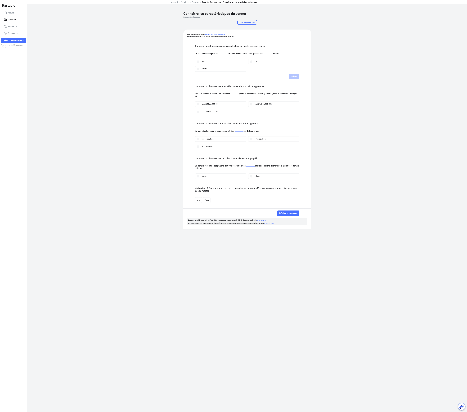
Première (185, 2)
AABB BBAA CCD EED (210, 104)
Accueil (11, 13)
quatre (204, 69)
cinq (204, 61)
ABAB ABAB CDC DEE (210, 112)
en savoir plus (261, 220)
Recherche (12, 26)
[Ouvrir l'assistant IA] (461, 406)
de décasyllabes (208, 139)
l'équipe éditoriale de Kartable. (215, 34)
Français (195, 2)
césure (204, 176)
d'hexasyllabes (207, 146)
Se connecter (13, 33)
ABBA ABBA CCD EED (264, 104)
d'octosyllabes (261, 139)
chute (258, 176)
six (257, 61)
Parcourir (12, 19)
